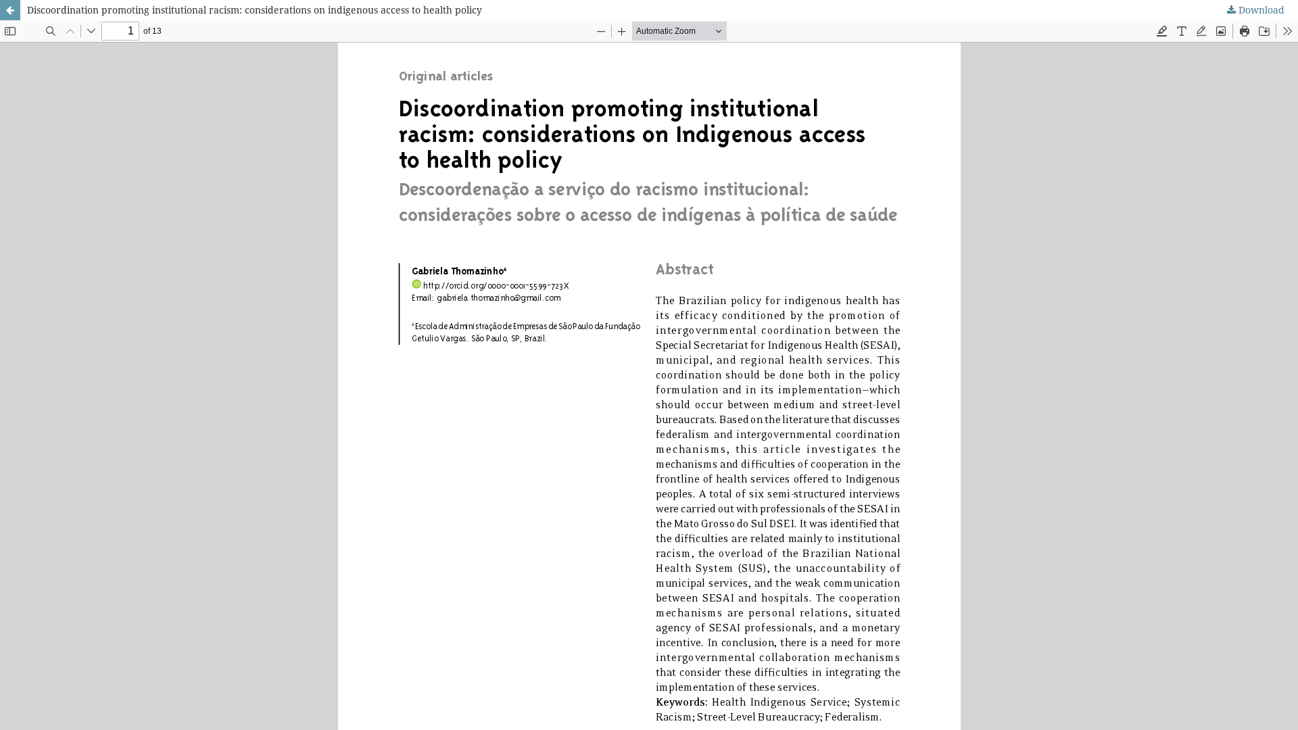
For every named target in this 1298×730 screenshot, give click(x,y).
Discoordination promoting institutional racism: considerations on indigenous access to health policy (254, 9)
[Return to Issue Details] (10, 10)
